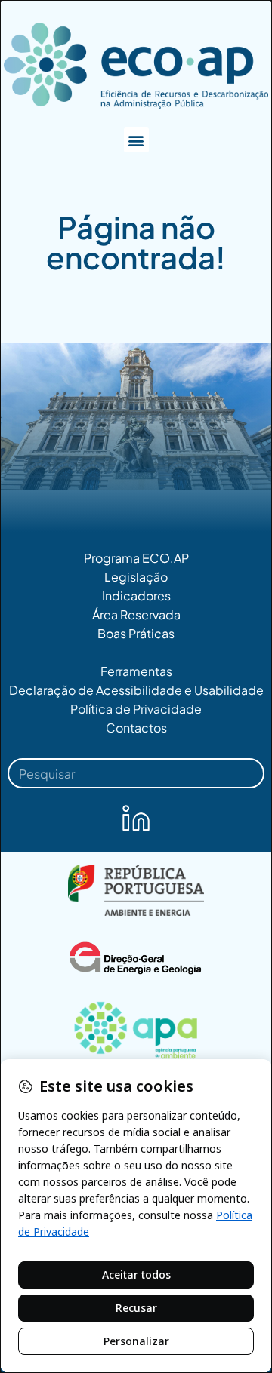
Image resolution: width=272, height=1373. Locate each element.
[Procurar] (243, 773)
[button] (136, 139)
